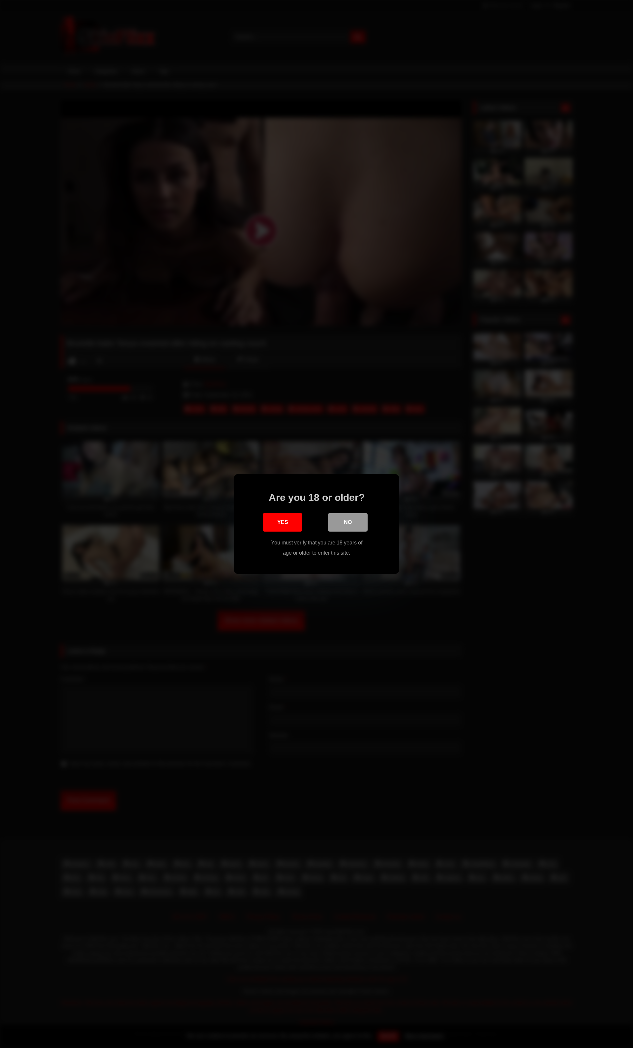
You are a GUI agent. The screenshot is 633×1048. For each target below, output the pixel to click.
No (348, 522)
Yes (282, 522)
